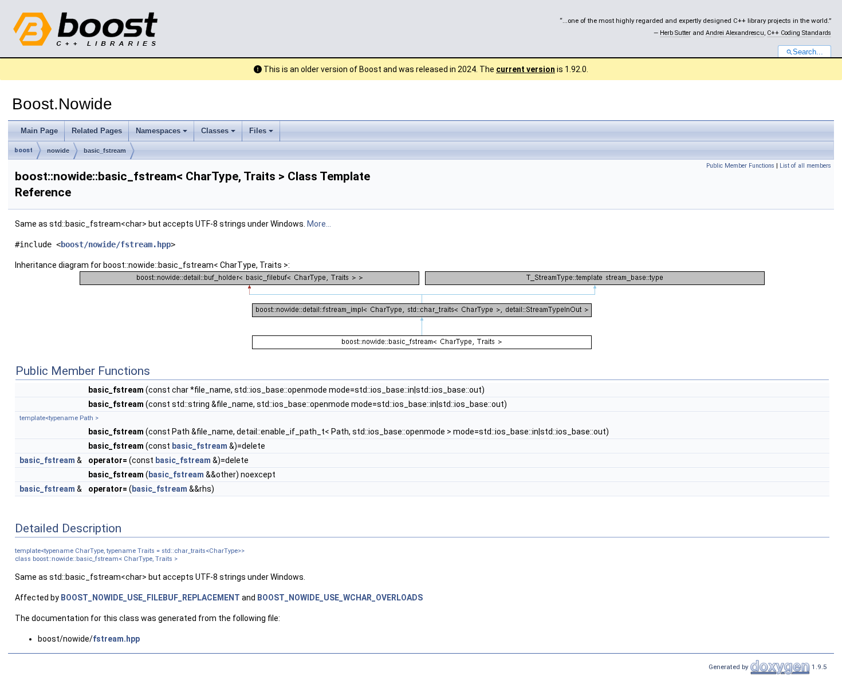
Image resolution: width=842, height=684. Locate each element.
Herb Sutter (675, 33)
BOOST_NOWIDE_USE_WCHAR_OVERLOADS (340, 597)
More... (319, 223)
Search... (808, 52)
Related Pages (97, 130)
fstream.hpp (116, 638)
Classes (215, 130)
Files (257, 130)
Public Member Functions (740, 165)
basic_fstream (105, 150)
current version (525, 69)
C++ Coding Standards (799, 33)
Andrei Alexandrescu (735, 33)
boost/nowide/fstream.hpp (116, 244)
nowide (58, 150)
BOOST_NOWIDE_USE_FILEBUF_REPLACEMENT (150, 597)
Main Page (39, 130)
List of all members (805, 165)
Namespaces (158, 130)
